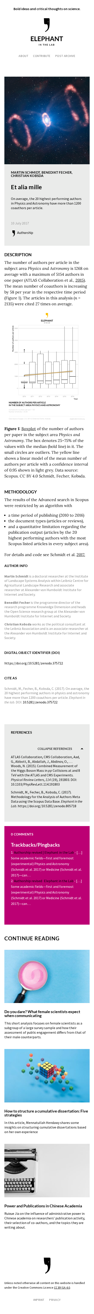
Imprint (38, 1300)
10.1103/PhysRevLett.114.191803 (35, 784)
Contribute (41, 56)
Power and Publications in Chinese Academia (43, 1205)
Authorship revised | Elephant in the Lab (44, 852)
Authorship (25, 233)
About (23, 56)
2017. (81, 554)
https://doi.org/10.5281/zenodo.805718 (47, 806)
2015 (79, 280)
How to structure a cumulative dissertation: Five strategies (46, 1113)
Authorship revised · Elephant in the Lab (43, 881)
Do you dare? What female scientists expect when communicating (42, 1013)
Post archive (65, 56)
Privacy (55, 1300)
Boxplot (28, 428)
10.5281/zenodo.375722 (40, 702)
